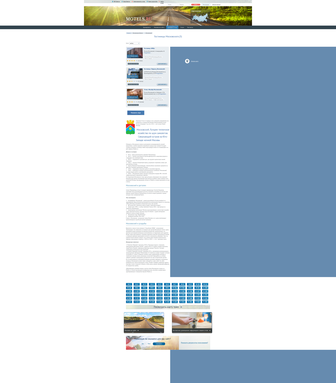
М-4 (152, 284)
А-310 (129, 298)
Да (143, 344)
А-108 (144, 291)
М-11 (205, 284)
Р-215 (198, 298)
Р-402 (190, 302)
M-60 (197, 288)
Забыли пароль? (216, 4)
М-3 (144, 284)
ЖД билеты (117, 1)
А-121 (167, 291)
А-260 (182, 295)
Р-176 (175, 298)
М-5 (159, 284)
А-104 (129, 291)
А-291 (205, 295)
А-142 (182, 291)
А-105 (137, 291)
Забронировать (162, 63)
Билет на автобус (153, 1)
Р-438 (205, 302)
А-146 (190, 291)
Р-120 (144, 298)
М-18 (129, 288)
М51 (136, 288)
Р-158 (167, 298)
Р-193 (182, 298)
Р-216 (205, 298)
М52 (144, 288)
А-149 (205, 291)
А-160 (159, 295)
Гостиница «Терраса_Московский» (154, 69)
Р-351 (182, 302)
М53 (151, 288)
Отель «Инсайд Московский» (153, 89)
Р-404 (198, 302)
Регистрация (206, 4)
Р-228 (144, 302)
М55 (167, 288)
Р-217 (129, 302)
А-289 (190, 295)
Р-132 (152, 298)
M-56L (175, 288)
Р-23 (136, 298)
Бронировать (147, 27)
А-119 (159, 291)
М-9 (190, 284)
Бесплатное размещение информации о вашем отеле (191, 330)
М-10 (197, 284)
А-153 (137, 295)
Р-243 (167, 302)
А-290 (197, 295)
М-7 (174, 284)
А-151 (129, 295)
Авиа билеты (126, 1)
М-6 (167, 284)
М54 (159, 288)
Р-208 (190, 298)
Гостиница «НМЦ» (149, 48)
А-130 (175, 291)
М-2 (136, 284)
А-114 (152, 291)
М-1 (129, 284)
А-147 (197, 291)
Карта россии (196, 11)
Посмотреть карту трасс (166, 306)
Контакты (190, 27)
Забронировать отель (139, 1)
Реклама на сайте (159, 27)
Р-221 (137, 302)
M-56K (182, 288)
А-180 (167, 295)
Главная (129, 33)
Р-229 (152, 302)
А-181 (175, 295)
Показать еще (136, 113)
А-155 (144, 295)
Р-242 (160, 302)
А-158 (152, 295)
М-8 (182, 284)
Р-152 (160, 298)
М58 (189, 288)
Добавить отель (172, 27)
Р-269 (175, 302)
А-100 (205, 288)
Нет (149, 344)
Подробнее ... (148, 53)
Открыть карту (194, 61)
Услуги (182, 27)
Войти (195, 4)
